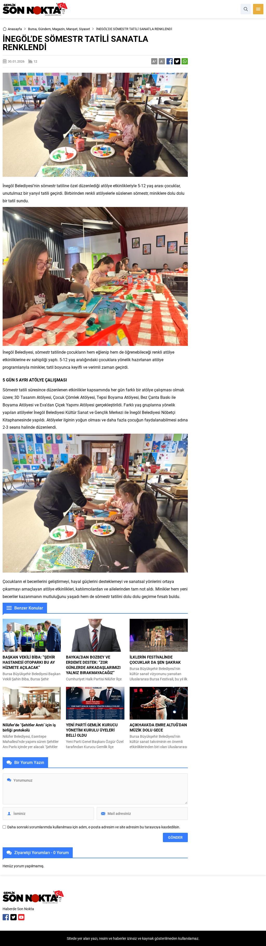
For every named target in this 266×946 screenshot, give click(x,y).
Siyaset (84, 28)
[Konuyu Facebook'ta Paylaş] (170, 61)
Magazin (58, 28)
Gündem (44, 28)
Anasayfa (15, 28)
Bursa (32, 28)
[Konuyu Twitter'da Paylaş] (177, 61)
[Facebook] (6, 917)
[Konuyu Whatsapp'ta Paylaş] (185, 61)
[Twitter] (13, 917)
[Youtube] (21, 917)
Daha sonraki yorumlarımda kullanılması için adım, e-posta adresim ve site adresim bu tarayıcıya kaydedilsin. (93, 827)
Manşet (71, 28)
